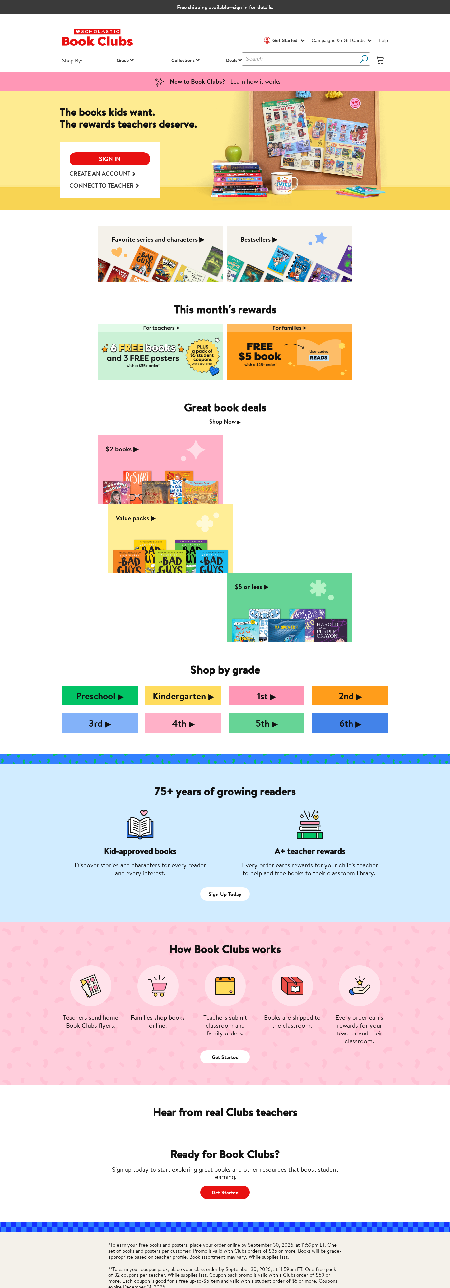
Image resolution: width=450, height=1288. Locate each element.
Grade (123, 60)
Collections (183, 60)
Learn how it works (255, 81)
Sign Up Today (225, 894)
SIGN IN (110, 159)
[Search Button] (363, 59)
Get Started (285, 40)
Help (383, 40)
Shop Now (225, 421)
